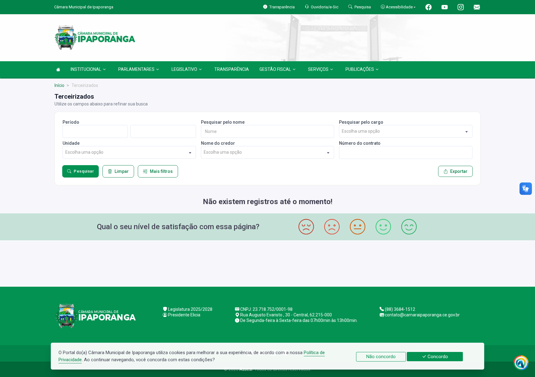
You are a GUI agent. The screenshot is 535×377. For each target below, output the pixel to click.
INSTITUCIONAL (86, 69)
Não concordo (381, 356)
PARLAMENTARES (136, 69)
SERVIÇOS (318, 69)
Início (59, 85)
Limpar (122, 171)
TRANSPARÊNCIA (231, 69)
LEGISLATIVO (184, 69)
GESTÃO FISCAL (275, 69)
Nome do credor (218, 143)
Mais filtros (161, 171)
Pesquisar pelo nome (223, 122)
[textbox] (405, 131)
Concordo (437, 356)
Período (71, 122)
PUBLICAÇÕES (360, 69)
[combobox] (405, 131)
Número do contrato (360, 143)
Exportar (459, 171)
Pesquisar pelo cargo (361, 122)
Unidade (71, 143)
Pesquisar (84, 171)
